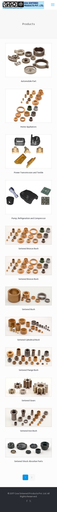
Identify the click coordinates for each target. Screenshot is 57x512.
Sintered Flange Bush (28, 370)
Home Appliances (28, 127)
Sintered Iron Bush (28, 431)
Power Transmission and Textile (28, 172)
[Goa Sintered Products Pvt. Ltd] (23, 5)
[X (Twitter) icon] (30, 500)
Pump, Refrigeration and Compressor (29, 218)
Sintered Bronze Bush (28, 248)
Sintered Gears (28, 400)
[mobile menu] (52, 4)
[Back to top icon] (50, 505)
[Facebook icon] (27, 500)
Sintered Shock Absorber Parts (28, 461)
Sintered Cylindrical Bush (28, 340)
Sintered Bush (28, 309)
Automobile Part (28, 81)
